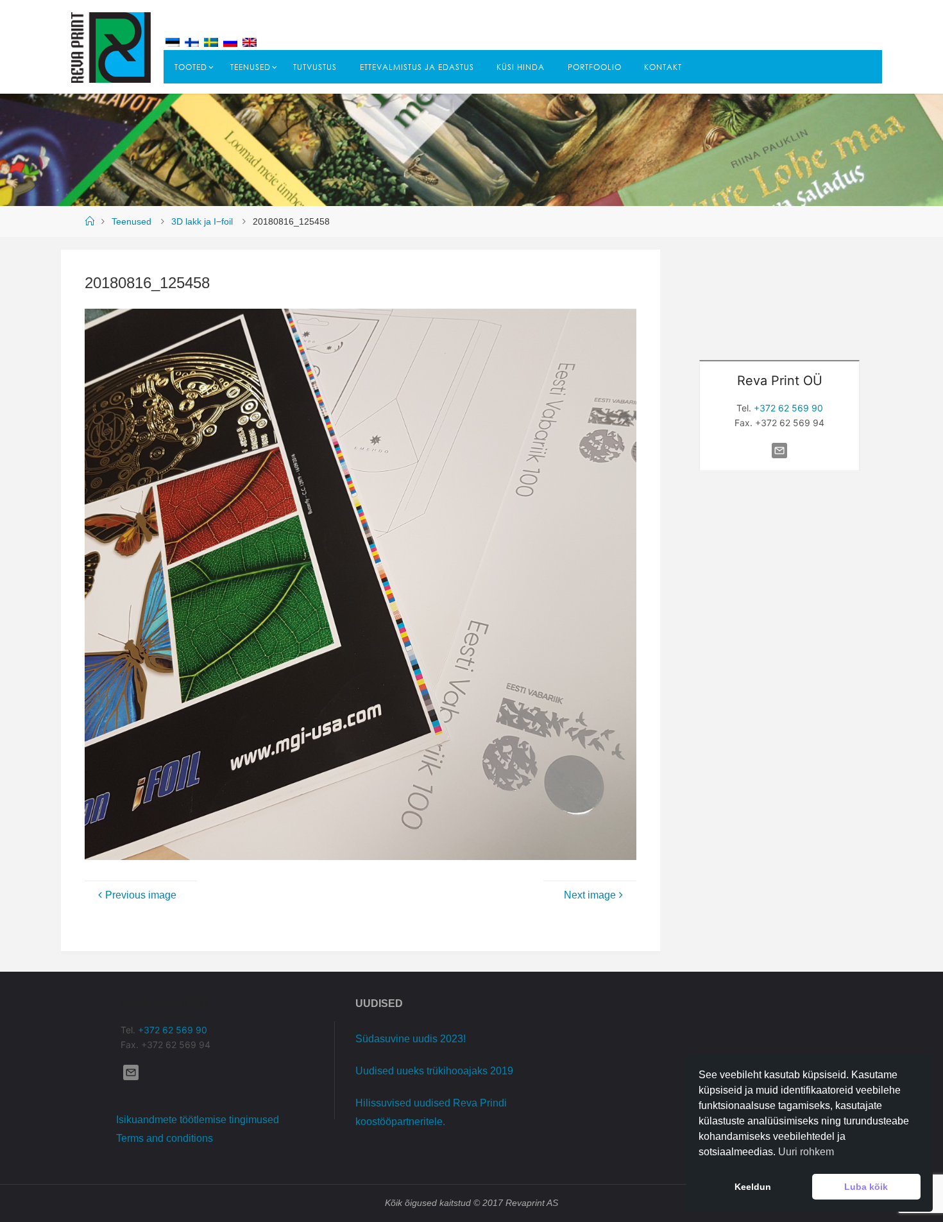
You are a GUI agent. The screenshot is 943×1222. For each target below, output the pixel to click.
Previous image (140, 895)
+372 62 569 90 (788, 407)
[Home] (89, 221)
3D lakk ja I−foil (202, 221)
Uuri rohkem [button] (806, 1151)
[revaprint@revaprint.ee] (779, 458)
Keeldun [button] (753, 1187)
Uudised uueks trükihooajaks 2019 (434, 1070)
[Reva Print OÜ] (111, 46)
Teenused (131, 221)
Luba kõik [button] (866, 1187)
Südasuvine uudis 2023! (410, 1038)
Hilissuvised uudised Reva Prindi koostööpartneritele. (431, 1112)
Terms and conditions (164, 1138)
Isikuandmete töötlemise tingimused (197, 1119)
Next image (590, 895)
